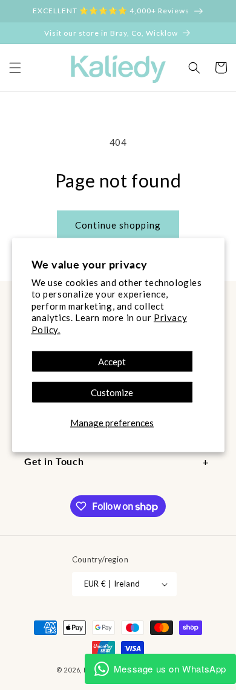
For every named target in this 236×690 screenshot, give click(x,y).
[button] (194, 67)
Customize (112, 392)
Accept (112, 361)
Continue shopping (118, 225)
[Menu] (15, 67)
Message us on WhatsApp (170, 668)
